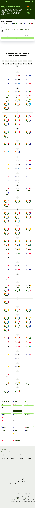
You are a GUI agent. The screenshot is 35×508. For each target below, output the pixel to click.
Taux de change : (3, 449)
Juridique (13, 477)
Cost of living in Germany (11, 454)
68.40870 (25, 29)
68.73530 (9, 29)
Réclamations (22, 479)
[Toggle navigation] (33, 1)
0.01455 (9, 25)
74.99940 (32, 29)
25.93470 (17, 29)
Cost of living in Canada (4, 455)
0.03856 (17, 25)
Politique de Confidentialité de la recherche (22, 462)
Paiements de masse (13, 471)
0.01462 (25, 25)
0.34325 (28, 29)
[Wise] (4, 1)
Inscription (28, 1)
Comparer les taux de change (17, 38)
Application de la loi (13, 483)
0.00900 (13, 25)
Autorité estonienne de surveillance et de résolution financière (23, 498)
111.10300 (13, 29)
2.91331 (28, 25)
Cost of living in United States (20, 453)
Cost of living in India (4, 454)
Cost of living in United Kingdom (10, 453)
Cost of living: (3, 453)
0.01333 (32, 25)
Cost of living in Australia (28, 453)
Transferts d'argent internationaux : (6, 451)
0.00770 (20, 25)
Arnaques (30, 481)
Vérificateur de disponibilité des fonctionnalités (4, 472)
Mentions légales (30, 477)
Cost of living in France (19, 454)
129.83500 (21, 29)
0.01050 (5, 25)
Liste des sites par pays (30, 479)
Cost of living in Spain (26, 454)
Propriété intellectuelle (21, 481)
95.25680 (5, 29)
